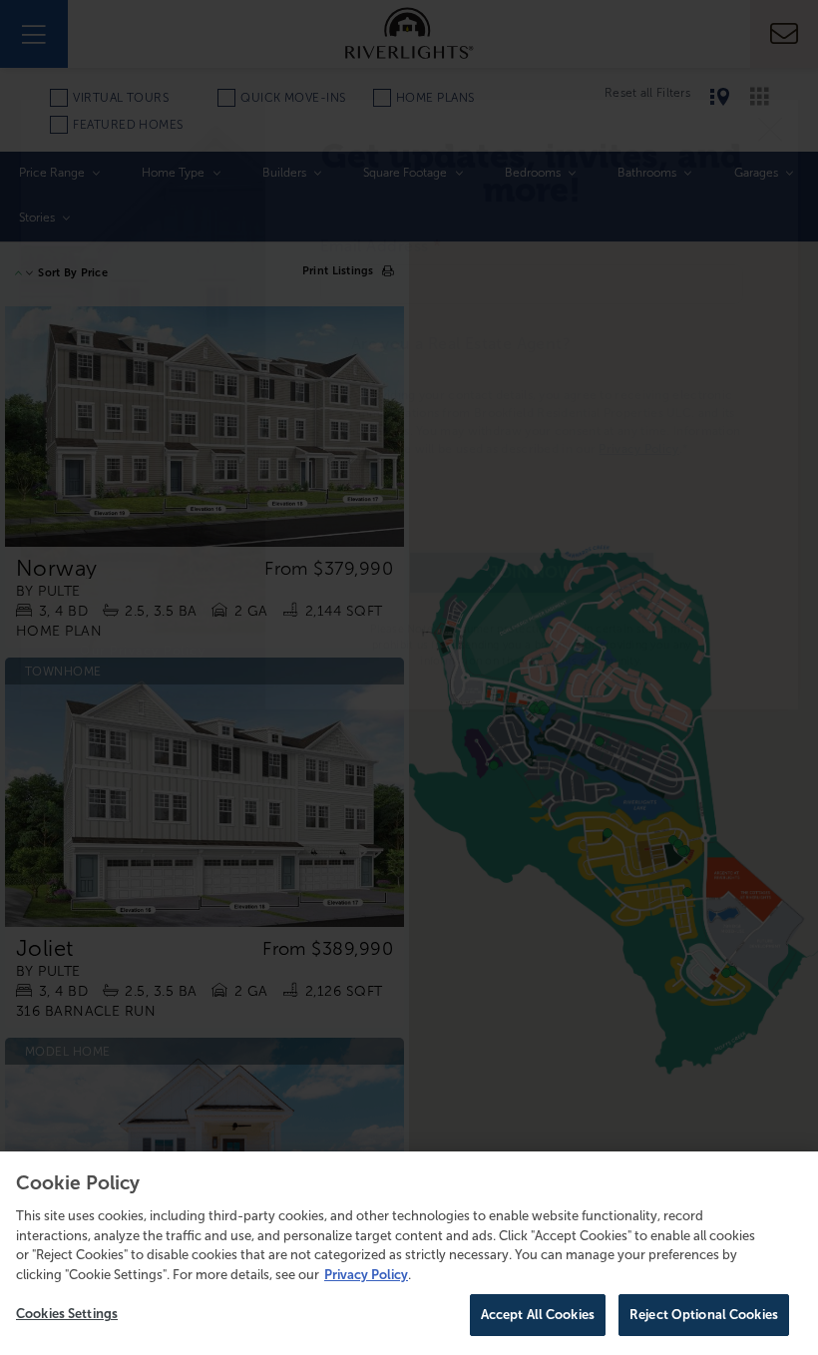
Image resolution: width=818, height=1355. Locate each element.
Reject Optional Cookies (703, 1314)
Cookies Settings (67, 1313)
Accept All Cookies (538, 1314)
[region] (409, 1253)
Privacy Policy (366, 1274)
